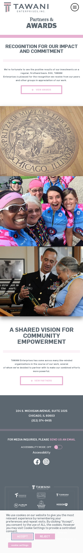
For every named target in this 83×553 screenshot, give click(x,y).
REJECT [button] (45, 536)
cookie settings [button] (19, 545)
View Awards (43, 89)
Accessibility (41, 452)
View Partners (43, 380)
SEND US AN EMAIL (62, 439)
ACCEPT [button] (22, 536)
